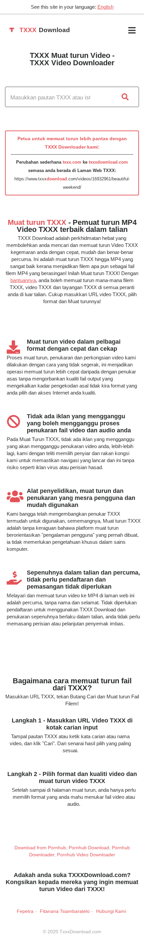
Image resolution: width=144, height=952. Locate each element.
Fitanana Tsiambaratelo (65, 911)
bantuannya (23, 280)
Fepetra (25, 911)
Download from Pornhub (40, 847)
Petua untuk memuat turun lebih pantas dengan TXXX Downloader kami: (72, 143)
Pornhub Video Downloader (86, 854)
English (105, 7)
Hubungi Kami (111, 911)
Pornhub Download (89, 847)
